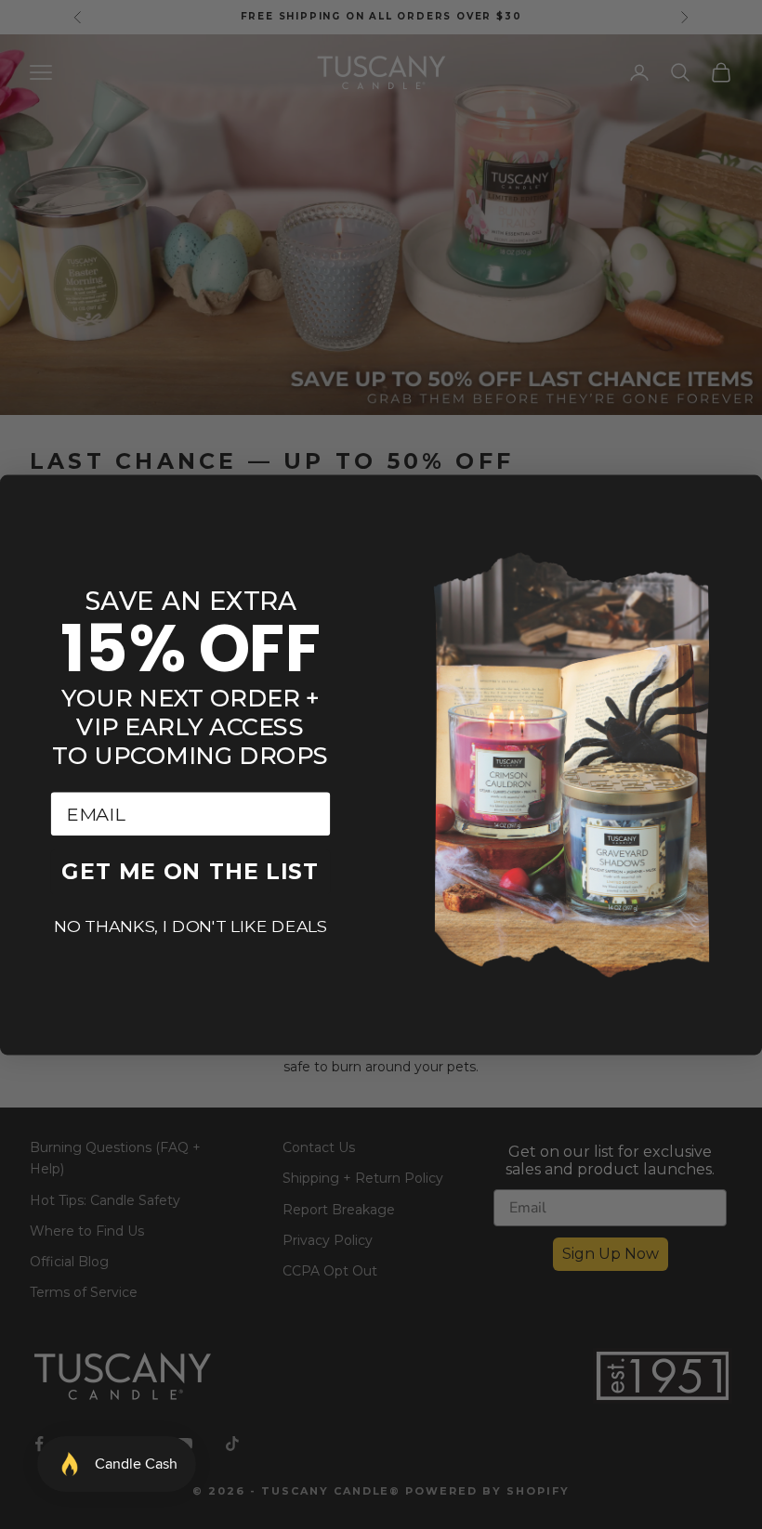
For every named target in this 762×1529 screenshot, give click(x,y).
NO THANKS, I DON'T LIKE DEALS (190, 926)
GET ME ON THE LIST (190, 871)
